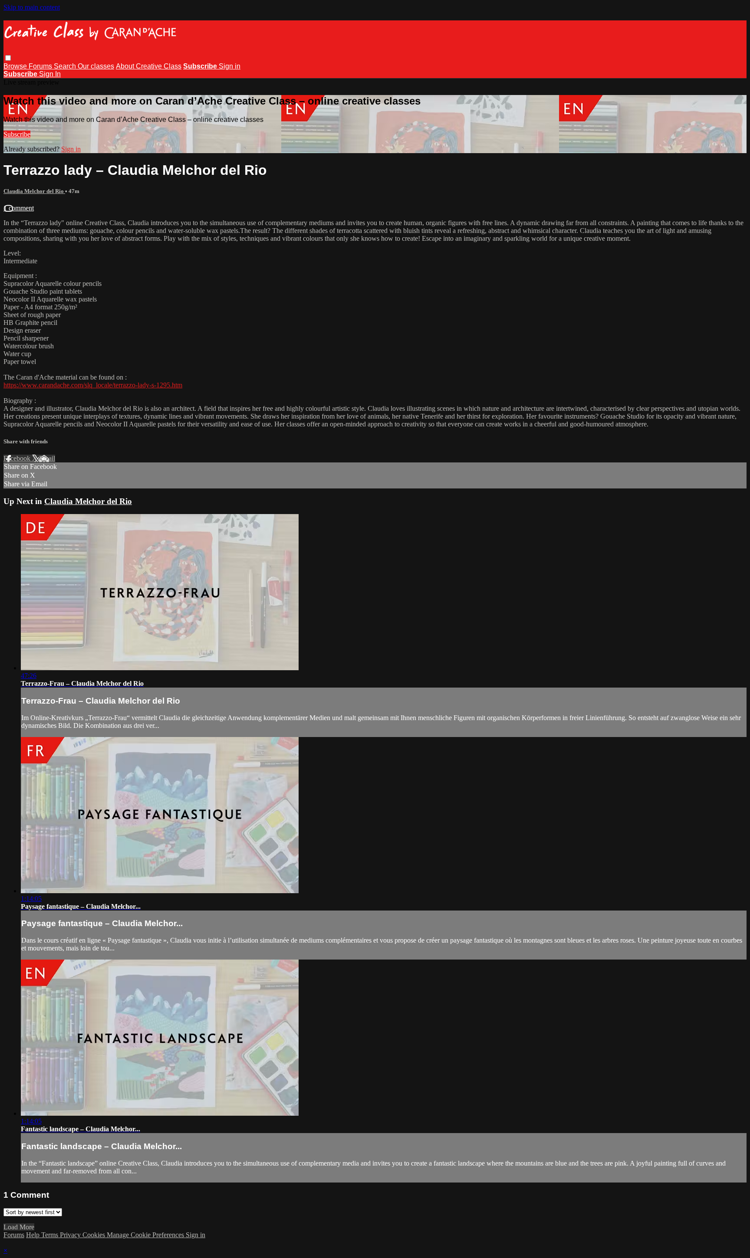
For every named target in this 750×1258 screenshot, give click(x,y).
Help (33, 1234)
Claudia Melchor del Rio (34, 191)
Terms (50, 1234)
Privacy (71, 1234)
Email (47, 458)
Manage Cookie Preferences (146, 1234)
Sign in (229, 66)
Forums (41, 66)
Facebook (17, 458)
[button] (8, 58)
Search (66, 66)
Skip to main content (31, 7)
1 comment (18, 208)
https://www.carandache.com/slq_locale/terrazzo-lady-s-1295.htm (92, 385)
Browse (16, 66)
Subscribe (16, 134)
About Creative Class (148, 66)
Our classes (96, 66)
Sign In (50, 74)
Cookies (94, 1234)
